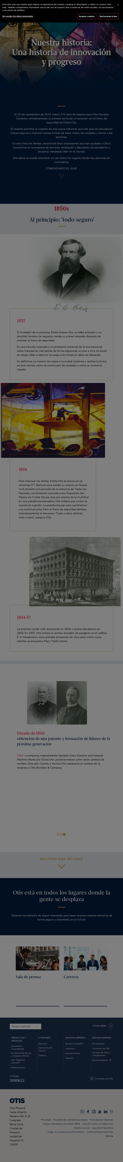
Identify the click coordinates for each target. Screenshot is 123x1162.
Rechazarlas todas (108, 16)
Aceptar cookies (86, 16)
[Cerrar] (118, 4)
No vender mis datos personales (17, 16)
